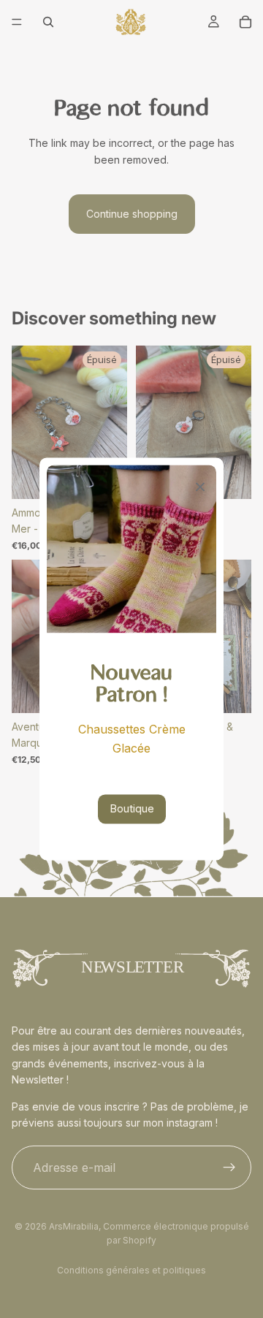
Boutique (132, 809)
